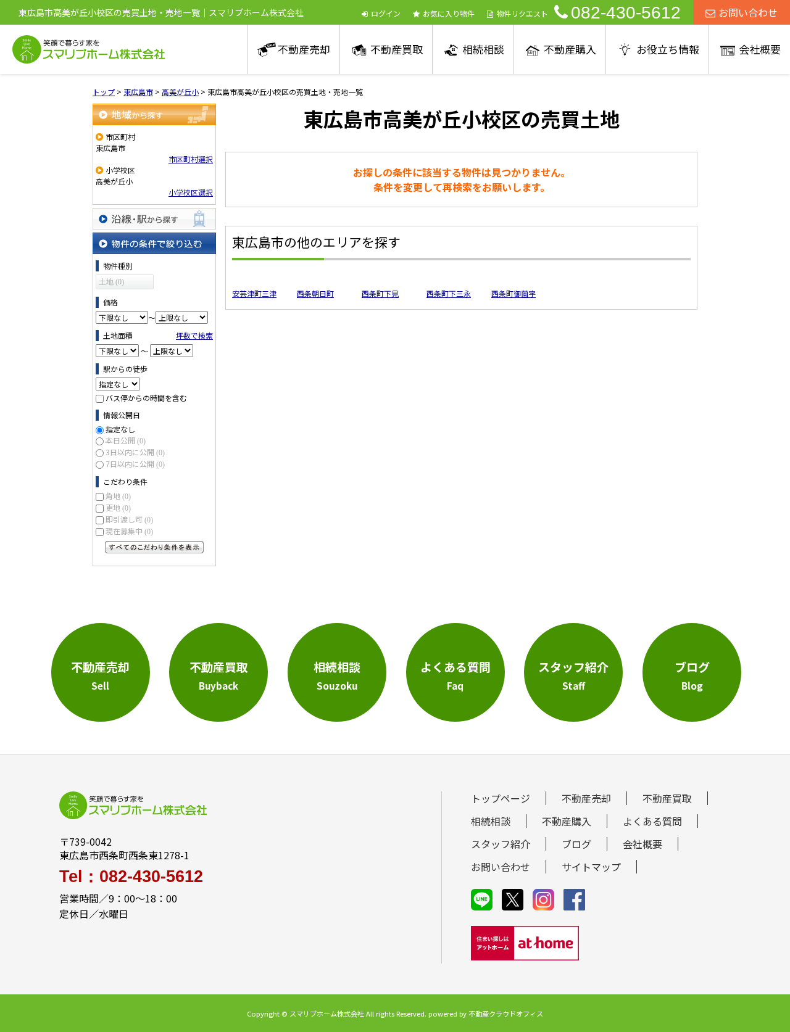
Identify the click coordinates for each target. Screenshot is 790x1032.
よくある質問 (652, 821)
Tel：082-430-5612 (131, 877)
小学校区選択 (190, 192)
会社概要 (760, 49)
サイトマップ (591, 866)
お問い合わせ (748, 12)
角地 (118, 495)
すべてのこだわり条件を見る (154, 547)
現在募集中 (129, 531)
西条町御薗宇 (513, 293)
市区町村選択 (190, 159)
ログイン (386, 13)
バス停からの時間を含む (146, 397)
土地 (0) (111, 282)
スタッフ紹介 (500, 844)
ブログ (576, 844)
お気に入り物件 (449, 13)
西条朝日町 (315, 293)
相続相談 (483, 49)
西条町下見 (380, 293)
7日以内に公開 (135, 463)
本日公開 (126, 440)
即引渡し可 (129, 519)
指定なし (120, 429)
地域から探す (154, 114)
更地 (118, 507)
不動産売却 (304, 49)
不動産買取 (396, 49)
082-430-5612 (626, 12)
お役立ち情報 (667, 49)
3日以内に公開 (135, 452)
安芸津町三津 (254, 293)
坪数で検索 (194, 335)
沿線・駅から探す (154, 218)
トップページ (500, 798)
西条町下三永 (448, 293)
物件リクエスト (522, 13)
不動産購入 (570, 49)
